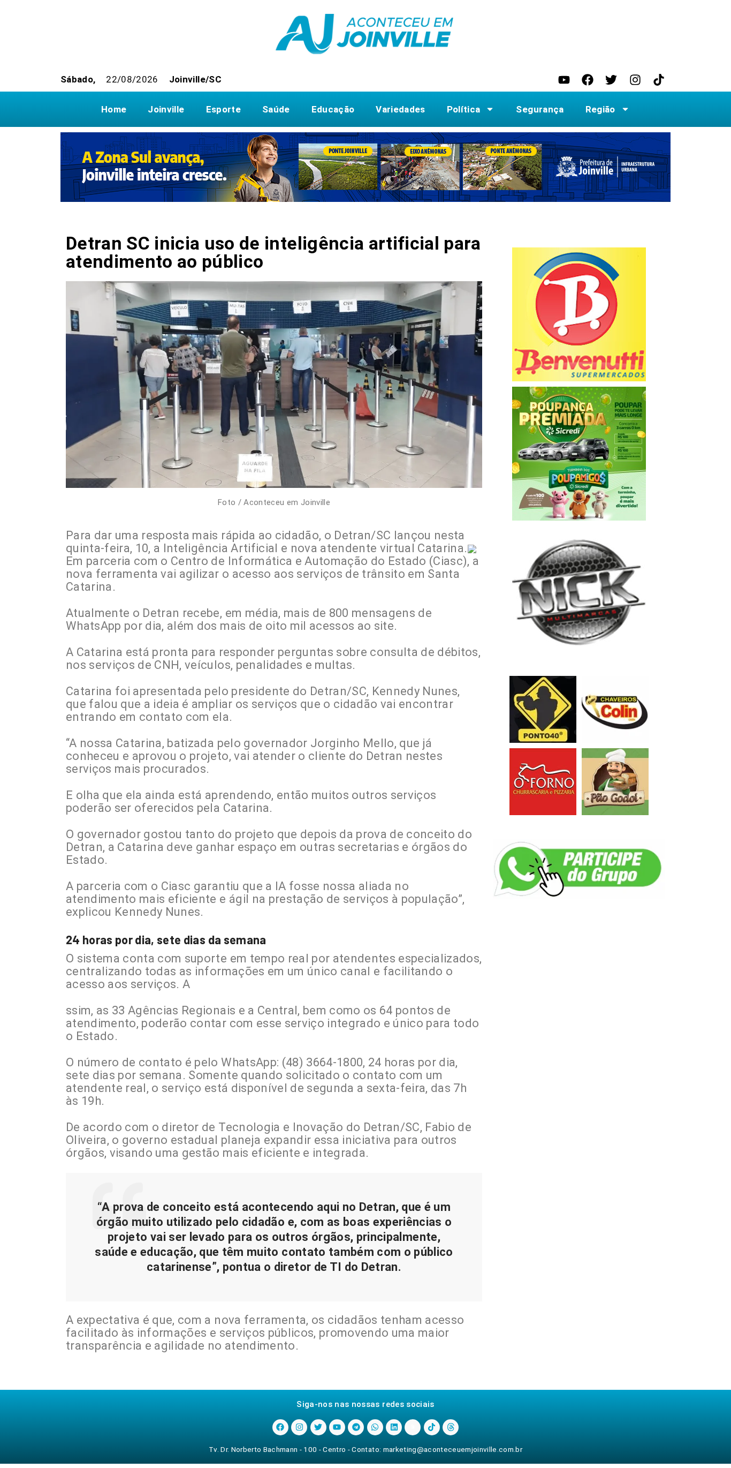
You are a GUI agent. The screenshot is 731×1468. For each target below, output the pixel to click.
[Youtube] (564, 80)
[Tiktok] (659, 80)
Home (113, 109)
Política (464, 109)
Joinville (166, 109)
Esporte (223, 109)
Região (600, 109)
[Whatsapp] (375, 1427)
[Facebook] (587, 80)
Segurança (540, 109)
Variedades (400, 109)
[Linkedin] (394, 1427)
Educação (333, 109)
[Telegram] (356, 1427)
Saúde (276, 109)
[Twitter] (611, 80)
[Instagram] (635, 80)
